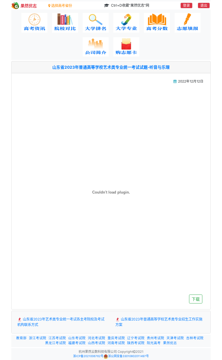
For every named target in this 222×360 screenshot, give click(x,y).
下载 (196, 299)
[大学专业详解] (126, 23)
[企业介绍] (95, 47)
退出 (203, 5)
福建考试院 (77, 343)
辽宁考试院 (136, 338)
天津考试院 (175, 338)
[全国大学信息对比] (65, 23)
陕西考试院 (136, 343)
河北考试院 (96, 338)
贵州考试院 (155, 338)
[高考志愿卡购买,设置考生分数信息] (126, 47)
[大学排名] (95, 23)
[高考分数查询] (157, 23)
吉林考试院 (195, 338)
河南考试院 (116, 343)
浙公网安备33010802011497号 (128, 356)
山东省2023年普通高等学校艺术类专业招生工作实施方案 (158, 322)
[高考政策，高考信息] (34, 23)
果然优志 (170, 343)
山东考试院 (77, 338)
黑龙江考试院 (55, 343)
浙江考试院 (37, 338)
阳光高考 (154, 343)
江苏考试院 (57, 338)
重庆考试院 (116, 338)
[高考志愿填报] (187, 23)
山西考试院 (96, 343)
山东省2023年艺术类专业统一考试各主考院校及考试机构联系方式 (60, 322)
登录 (186, 5)
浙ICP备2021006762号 (88, 356)
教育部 (21, 338)
